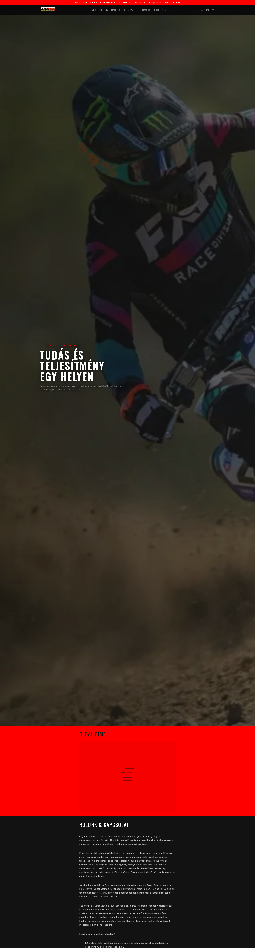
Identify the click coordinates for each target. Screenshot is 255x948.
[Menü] (212, 10)
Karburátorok (113, 10)
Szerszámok (144, 10)
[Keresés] (202, 10)
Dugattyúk (129, 10)
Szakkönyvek (95, 10)
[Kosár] (207, 10)
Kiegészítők (160, 10)
